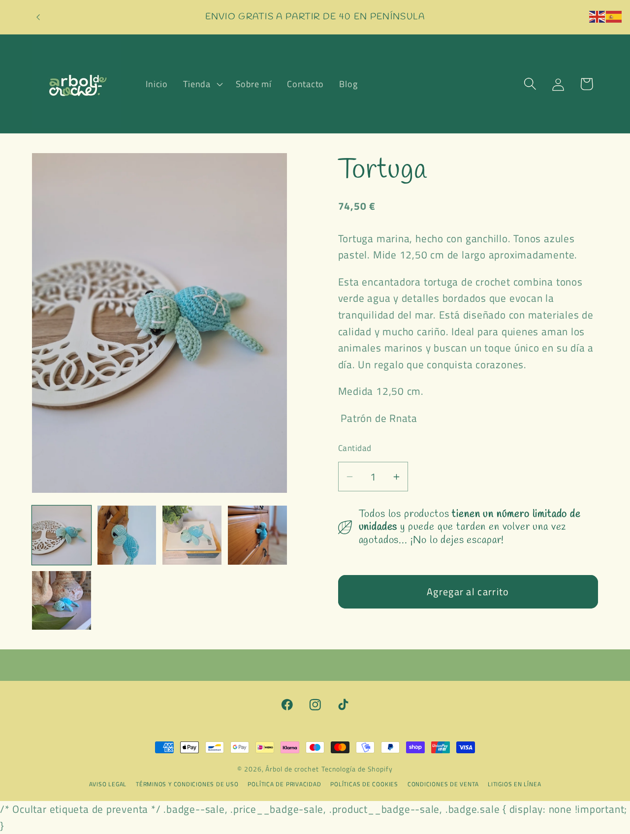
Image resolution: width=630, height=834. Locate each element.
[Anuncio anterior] (38, 17)
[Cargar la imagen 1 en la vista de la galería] (61, 535)
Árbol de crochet (292, 769)
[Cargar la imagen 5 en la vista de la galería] (61, 600)
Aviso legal (108, 784)
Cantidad (355, 448)
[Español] (614, 15)
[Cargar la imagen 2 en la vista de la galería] (127, 535)
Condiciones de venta (444, 784)
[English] (597, 15)
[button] (202, 83)
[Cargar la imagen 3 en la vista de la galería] (191, 535)
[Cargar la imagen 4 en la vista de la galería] (257, 535)
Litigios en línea (514, 784)
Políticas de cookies (365, 784)
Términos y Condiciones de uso (188, 784)
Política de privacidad (285, 784)
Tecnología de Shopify (357, 769)
